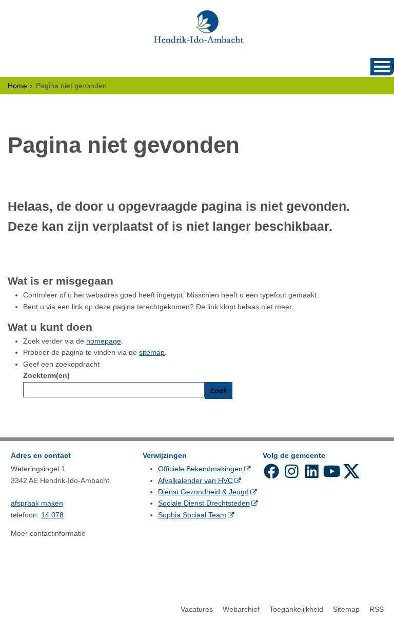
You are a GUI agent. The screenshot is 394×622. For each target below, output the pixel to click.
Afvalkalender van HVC (195, 480)
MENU (392, 67)
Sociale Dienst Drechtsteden (204, 503)
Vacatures (197, 609)
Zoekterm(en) (46, 375)
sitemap (152, 352)
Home (17, 86)
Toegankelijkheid (296, 609)
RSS (376, 609)
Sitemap (346, 609)
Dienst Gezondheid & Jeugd (203, 492)
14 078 (52, 515)
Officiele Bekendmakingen (200, 469)
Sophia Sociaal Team (192, 515)
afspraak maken (37, 503)
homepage (103, 341)
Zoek (218, 390)
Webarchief (241, 609)
